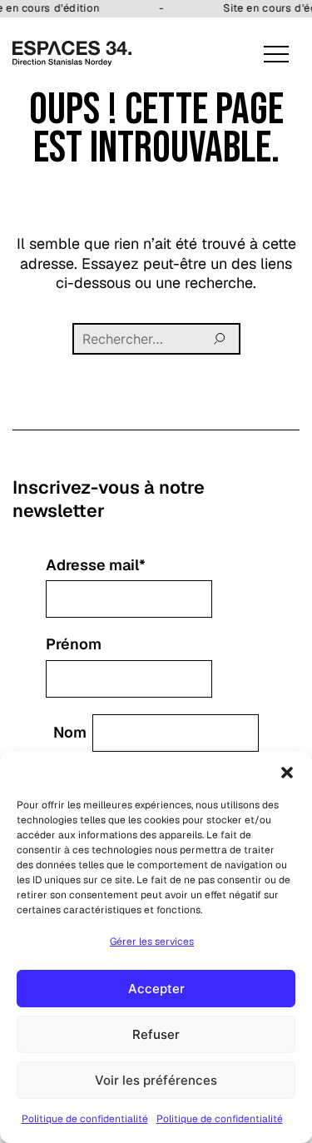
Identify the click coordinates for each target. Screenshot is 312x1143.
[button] (287, 772)
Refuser (156, 1034)
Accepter (156, 988)
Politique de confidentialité (85, 1119)
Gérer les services (152, 941)
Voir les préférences (156, 1080)
